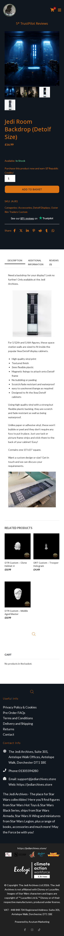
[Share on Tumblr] (46, 230)
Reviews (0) (54, 262)
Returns (8, 729)
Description (15, 260)
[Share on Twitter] (21, 230)
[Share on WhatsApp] (53, 230)
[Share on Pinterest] (34, 230)
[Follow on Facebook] (24, 929)
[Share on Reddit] (40, 230)
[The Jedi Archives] (9, 10)
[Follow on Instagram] (32, 929)
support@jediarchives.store (36, 779)
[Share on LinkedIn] (27, 230)
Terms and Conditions (18, 718)
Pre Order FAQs (14, 713)
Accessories (25, 207)
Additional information (35, 262)
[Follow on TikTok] (39, 929)
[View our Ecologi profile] (32, 870)
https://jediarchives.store (34, 784)
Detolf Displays (41, 207)
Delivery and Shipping (18, 723)
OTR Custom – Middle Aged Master (16, 612)
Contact (8, 734)
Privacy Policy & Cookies (20, 707)
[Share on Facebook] (14, 230)
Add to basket (32, 189)
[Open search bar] (34, 634)
